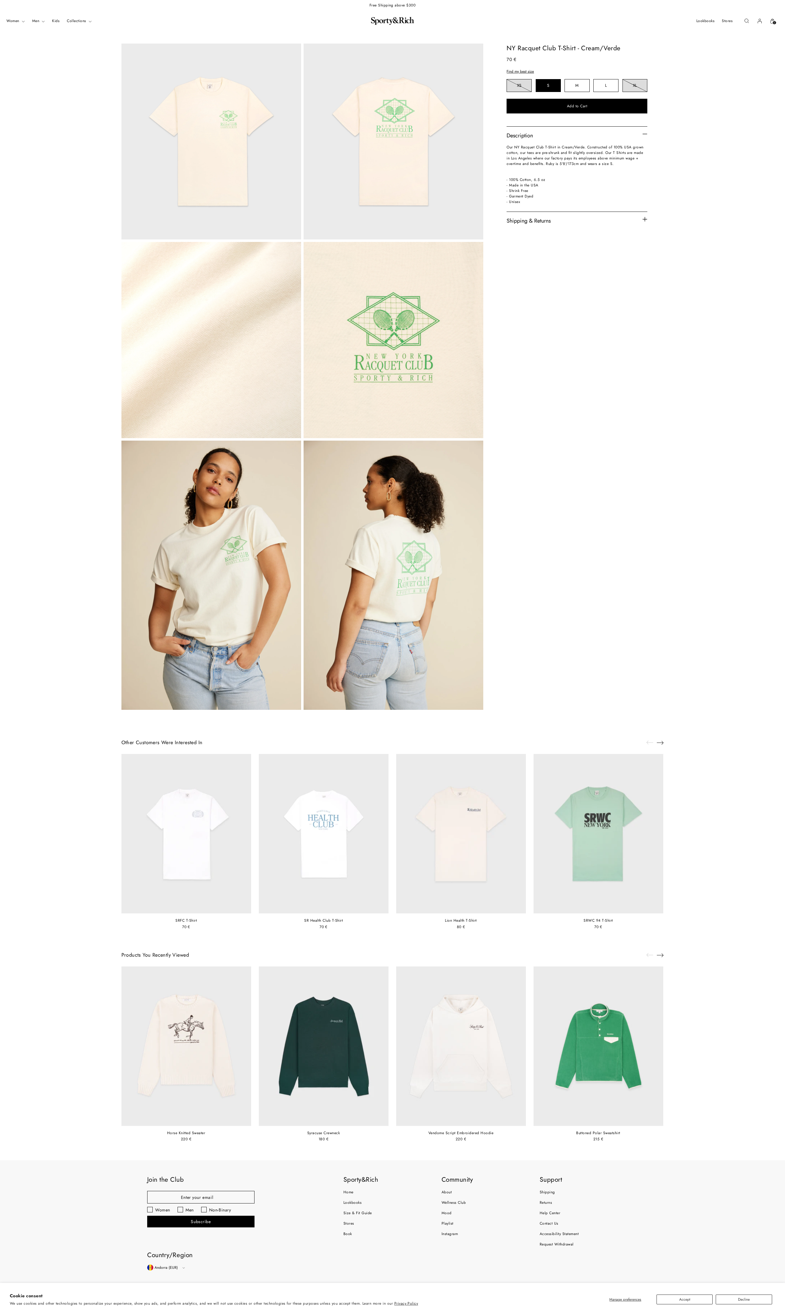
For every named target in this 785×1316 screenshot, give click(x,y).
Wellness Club (454, 1202)
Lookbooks (352, 1202)
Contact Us (549, 1223)
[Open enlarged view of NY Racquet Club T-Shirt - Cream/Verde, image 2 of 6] (393, 141)
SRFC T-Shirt (186, 920)
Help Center (550, 1213)
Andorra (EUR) (166, 1267)
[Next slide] (660, 742)
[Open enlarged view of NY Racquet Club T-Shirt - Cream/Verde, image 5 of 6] (211, 575)
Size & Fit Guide (357, 1213)
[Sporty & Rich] (392, 21)
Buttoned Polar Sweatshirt (598, 1133)
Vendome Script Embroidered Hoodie (461, 1133)
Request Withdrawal (557, 1244)
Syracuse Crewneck (323, 1133)
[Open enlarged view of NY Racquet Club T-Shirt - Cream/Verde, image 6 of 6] (393, 575)
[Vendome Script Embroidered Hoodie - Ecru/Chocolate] (461, 1046)
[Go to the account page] (759, 21)
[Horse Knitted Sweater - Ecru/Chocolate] (186, 1046)
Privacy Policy (406, 1303)
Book (347, 1234)
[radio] (519, 85)
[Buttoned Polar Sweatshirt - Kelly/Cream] (598, 1046)
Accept (684, 1299)
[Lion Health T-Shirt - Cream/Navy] (461, 833)
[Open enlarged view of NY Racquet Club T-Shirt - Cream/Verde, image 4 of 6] (393, 340)
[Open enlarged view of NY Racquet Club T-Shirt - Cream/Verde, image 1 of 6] (211, 141)
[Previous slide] (649, 742)
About (447, 1192)
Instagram (450, 1234)
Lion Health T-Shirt (461, 920)
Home (348, 1192)
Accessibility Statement (559, 1234)
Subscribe (201, 1221)
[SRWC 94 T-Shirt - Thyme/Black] (598, 833)
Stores (348, 1223)
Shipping (547, 1192)
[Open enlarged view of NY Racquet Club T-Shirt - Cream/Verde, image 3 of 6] (211, 340)
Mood (447, 1213)
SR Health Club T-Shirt (323, 920)
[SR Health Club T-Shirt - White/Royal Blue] (324, 833)
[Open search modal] (747, 21)
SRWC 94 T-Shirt (598, 920)
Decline (744, 1299)
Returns (546, 1202)
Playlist (448, 1223)
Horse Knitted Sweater (186, 1133)
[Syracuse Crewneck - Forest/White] (324, 1046)
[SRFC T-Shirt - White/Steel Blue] (186, 833)
